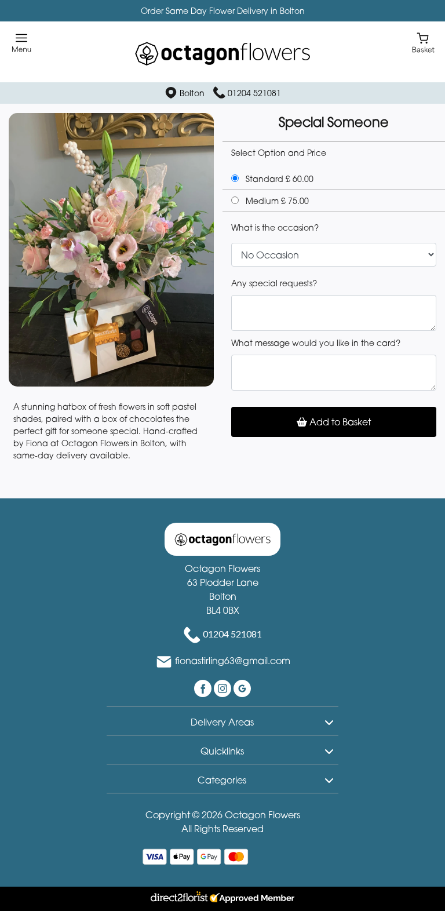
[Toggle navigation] (21, 43)
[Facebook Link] (204, 687)
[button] (222, 720)
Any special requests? (274, 283)
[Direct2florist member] (222, 899)
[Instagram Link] (224, 687)
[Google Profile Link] (242, 687)
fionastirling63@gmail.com (232, 660)
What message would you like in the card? (315, 343)
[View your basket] (423, 42)
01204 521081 (254, 93)
